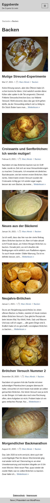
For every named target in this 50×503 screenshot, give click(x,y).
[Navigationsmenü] (45, 6)
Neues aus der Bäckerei (20, 226)
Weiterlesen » (34, 107)
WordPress (35, 500)
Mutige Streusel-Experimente (24, 76)
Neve (12, 500)
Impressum (32, 495)
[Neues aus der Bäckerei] (25, 205)
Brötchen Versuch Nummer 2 (24, 371)
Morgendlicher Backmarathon (24, 443)
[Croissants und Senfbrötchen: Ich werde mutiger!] (25, 128)
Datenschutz (19, 495)
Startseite (6, 21)
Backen (35, 82)
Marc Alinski (24, 82)
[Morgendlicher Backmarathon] (25, 422)
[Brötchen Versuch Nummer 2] (25, 350)
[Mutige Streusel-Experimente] (25, 54)
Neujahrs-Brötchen (16, 298)
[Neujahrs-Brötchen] (25, 277)
